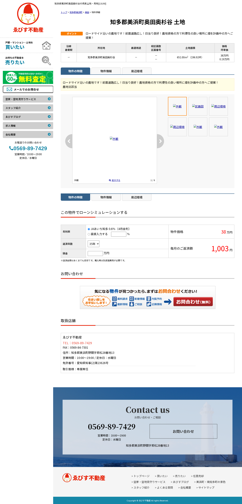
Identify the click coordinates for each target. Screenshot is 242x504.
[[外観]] (114, 139)
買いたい (162, 476)
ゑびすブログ (181, 482)
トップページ (142, 476)
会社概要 (185, 487)
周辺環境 (136, 71)
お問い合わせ (193, 301)
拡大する (116, 180)
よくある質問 (165, 487)
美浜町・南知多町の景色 (211, 482)
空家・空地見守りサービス (149, 482)
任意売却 (198, 476)
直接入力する (99, 234)
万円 (106, 253)
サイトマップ (206, 487)
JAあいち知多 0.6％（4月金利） (111, 229)
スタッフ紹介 (142, 487)
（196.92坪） (196, 57)
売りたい (180, 476)
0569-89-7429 (112, 426)
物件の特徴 (75, 71)
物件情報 (106, 71)
